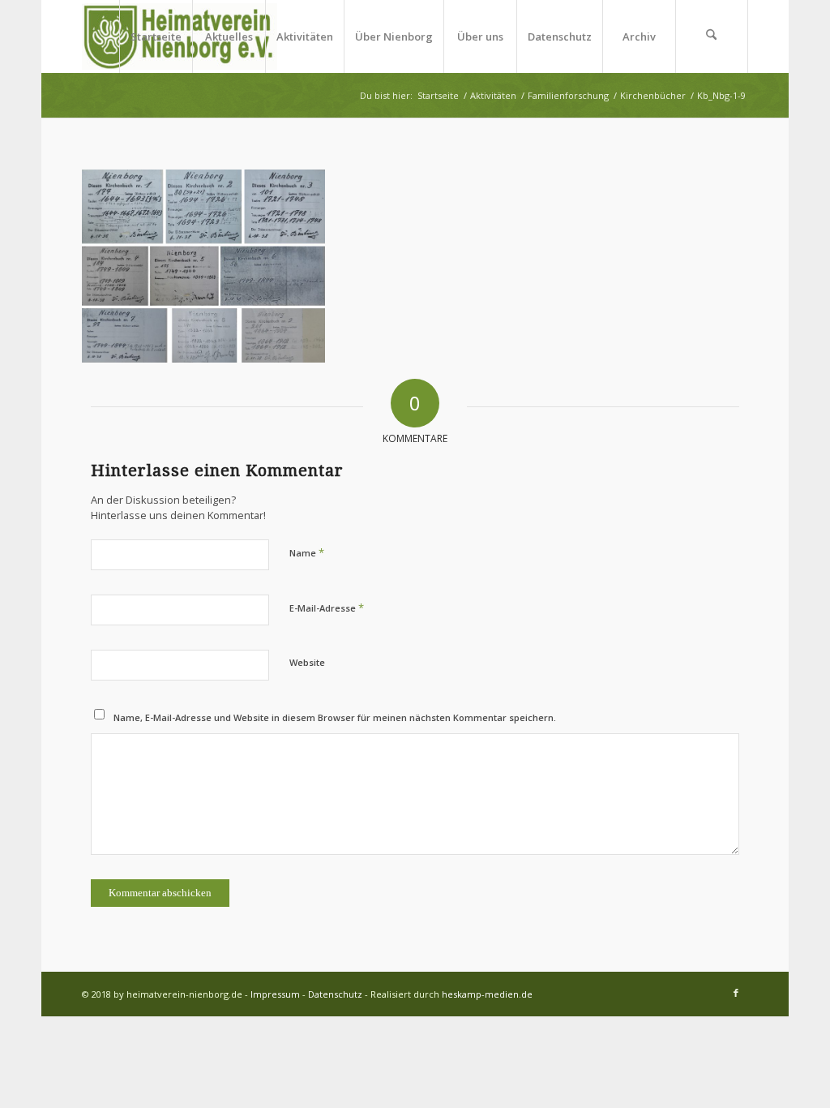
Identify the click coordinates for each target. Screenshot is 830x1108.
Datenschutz (335, 994)
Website (307, 662)
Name (306, 552)
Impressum (275, 994)
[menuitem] (155, 36)
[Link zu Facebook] (736, 993)
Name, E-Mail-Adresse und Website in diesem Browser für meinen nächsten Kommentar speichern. (334, 717)
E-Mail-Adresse (326, 607)
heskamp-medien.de (487, 994)
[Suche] (711, 36)
